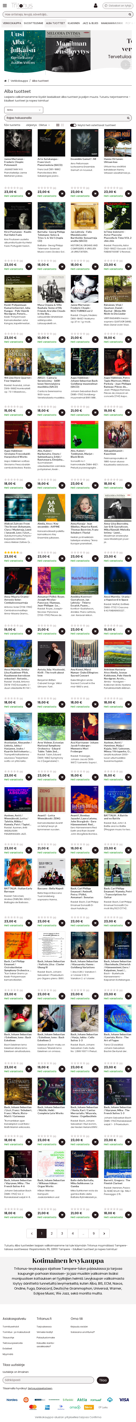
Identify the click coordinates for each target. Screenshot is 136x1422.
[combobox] (68, 14)
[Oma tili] (97, 6)
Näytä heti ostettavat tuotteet (97, 125)
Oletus (43, 125)
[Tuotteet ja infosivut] (6, 5)
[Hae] (129, 14)
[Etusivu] (22, 6)
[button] (40, 1388)
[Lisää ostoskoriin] (29, 193)
